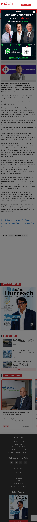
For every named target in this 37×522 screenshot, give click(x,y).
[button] (18, 58)
